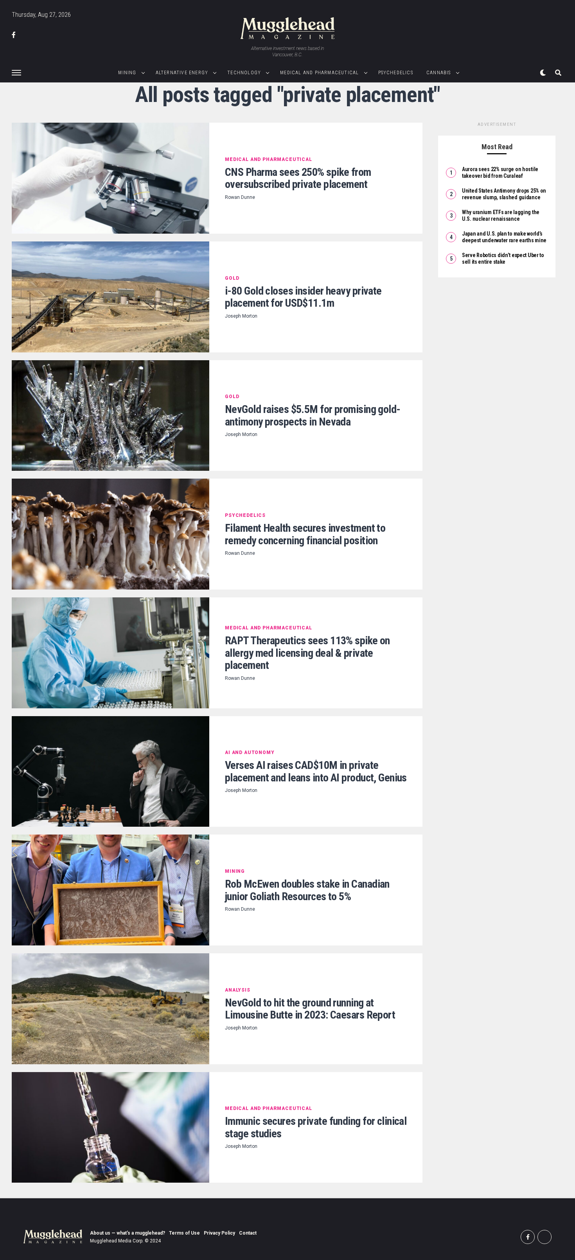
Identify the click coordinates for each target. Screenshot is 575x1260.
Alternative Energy (182, 72)
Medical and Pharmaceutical (319, 72)
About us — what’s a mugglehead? (127, 1233)
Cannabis (438, 72)
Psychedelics (395, 72)
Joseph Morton (241, 316)
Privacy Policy (219, 1233)
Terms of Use (184, 1233)
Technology (244, 72)
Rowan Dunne (240, 197)
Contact (248, 1233)
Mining (127, 72)
